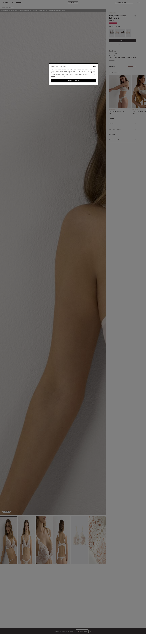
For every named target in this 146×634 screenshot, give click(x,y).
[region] (73, 74)
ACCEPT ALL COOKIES (73, 80)
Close (94, 66)
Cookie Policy (91, 72)
